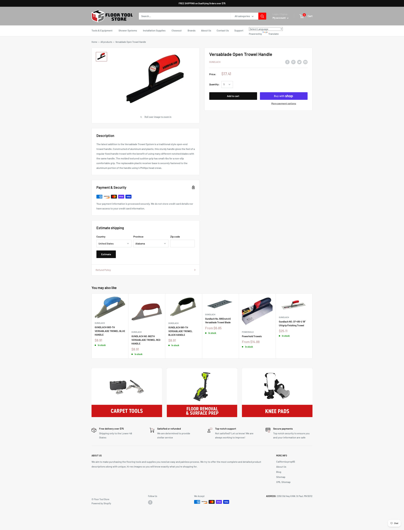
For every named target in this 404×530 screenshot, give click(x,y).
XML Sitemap (283, 481)
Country (100, 236)
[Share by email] (305, 61)
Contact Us (223, 30)
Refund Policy (103, 269)
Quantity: (214, 84)
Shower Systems (128, 30)
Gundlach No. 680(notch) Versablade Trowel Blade (218, 320)
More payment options (283, 103)
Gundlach (214, 62)
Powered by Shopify (101, 503)
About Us (206, 30)
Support (238, 30)
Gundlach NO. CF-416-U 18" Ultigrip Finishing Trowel (292, 323)
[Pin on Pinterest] (293, 61)
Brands (192, 30)
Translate (273, 33)
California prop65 (285, 461)
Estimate (106, 254)
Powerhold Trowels (252, 336)
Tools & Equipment (102, 30)
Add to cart (233, 96)
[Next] (312, 326)
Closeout (177, 30)
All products (106, 42)
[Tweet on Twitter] (299, 61)
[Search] (262, 16)
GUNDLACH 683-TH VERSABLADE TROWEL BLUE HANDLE (110, 331)
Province (138, 236)
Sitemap (280, 476)
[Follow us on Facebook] (150, 502)
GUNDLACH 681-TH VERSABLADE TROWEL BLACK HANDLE (180, 331)
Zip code (175, 236)
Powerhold (248, 332)
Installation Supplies (154, 30)
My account (279, 17)
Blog (278, 471)
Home (94, 42)
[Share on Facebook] (287, 61)
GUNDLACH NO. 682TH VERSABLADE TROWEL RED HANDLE (145, 340)
